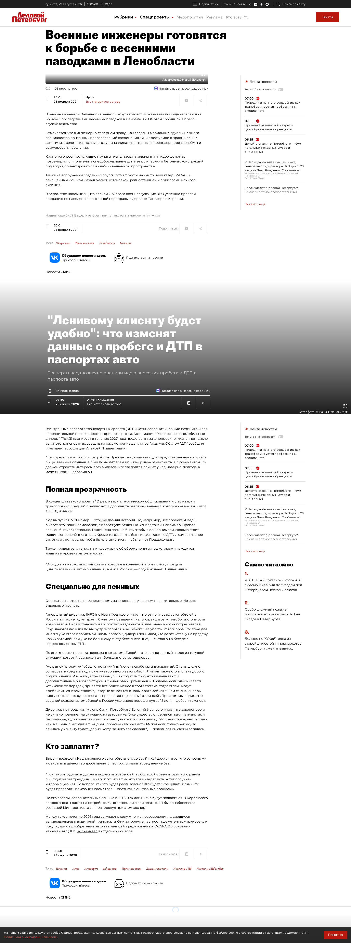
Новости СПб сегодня (210, 868)
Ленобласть (107, 243)
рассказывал (87, 831)
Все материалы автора (103, 101)
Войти (327, 17)
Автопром (91, 868)
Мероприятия (190, 17)
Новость (125, 243)
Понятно (335, 935)
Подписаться (209, 4)
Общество (62, 243)
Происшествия (84, 243)
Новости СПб (182, 868)
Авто (76, 868)
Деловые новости (157, 868)
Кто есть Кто (237, 17)
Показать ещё (255, 204)
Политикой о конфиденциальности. (31, 937)
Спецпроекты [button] (155, 17)
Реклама (214, 17)
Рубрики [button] (124, 17)
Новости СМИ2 (58, 272)
